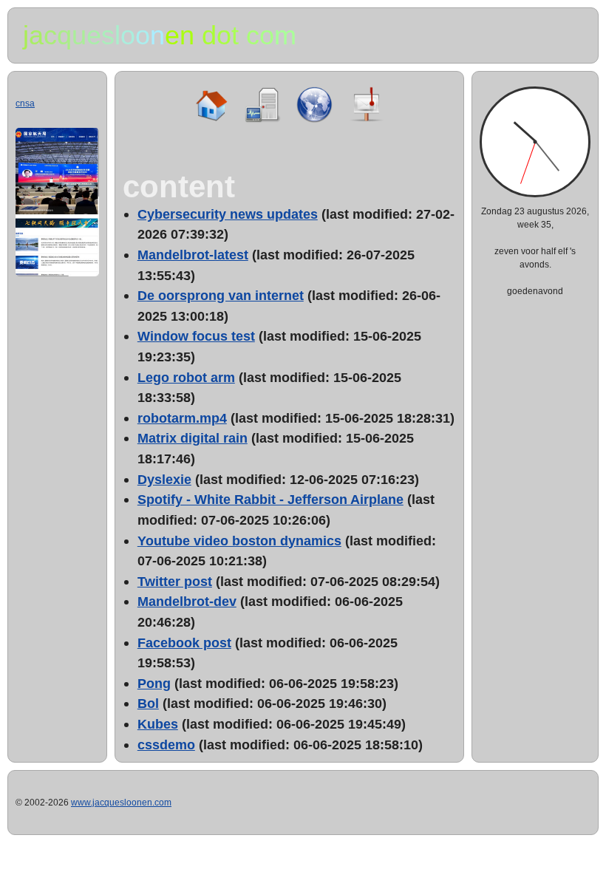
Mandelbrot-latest (192, 254)
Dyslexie (164, 479)
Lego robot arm (186, 377)
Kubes (157, 724)
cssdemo (166, 744)
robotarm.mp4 (182, 418)
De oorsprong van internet (220, 295)
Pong (154, 683)
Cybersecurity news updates (227, 214)
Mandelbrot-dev (186, 601)
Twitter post (174, 581)
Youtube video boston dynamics (239, 540)
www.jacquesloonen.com (121, 802)
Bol (148, 703)
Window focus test (196, 336)
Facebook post (184, 642)
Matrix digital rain (192, 438)
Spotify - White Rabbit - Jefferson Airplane (270, 499)
